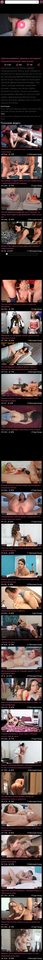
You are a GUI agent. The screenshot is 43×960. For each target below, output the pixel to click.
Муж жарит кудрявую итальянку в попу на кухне (20, 429)
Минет (25, 109)
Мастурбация (30, 111)
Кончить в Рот (7, 116)
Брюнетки (20, 111)
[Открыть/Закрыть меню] (41, 1)
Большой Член (35, 109)
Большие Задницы (13, 109)
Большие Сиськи (8, 111)
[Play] (21, 25)
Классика (26, 116)
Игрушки (17, 116)
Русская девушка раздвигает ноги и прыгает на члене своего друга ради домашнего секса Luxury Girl (21, 214)
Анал (3, 109)
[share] (38, 65)
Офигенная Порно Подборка (13, 611)
